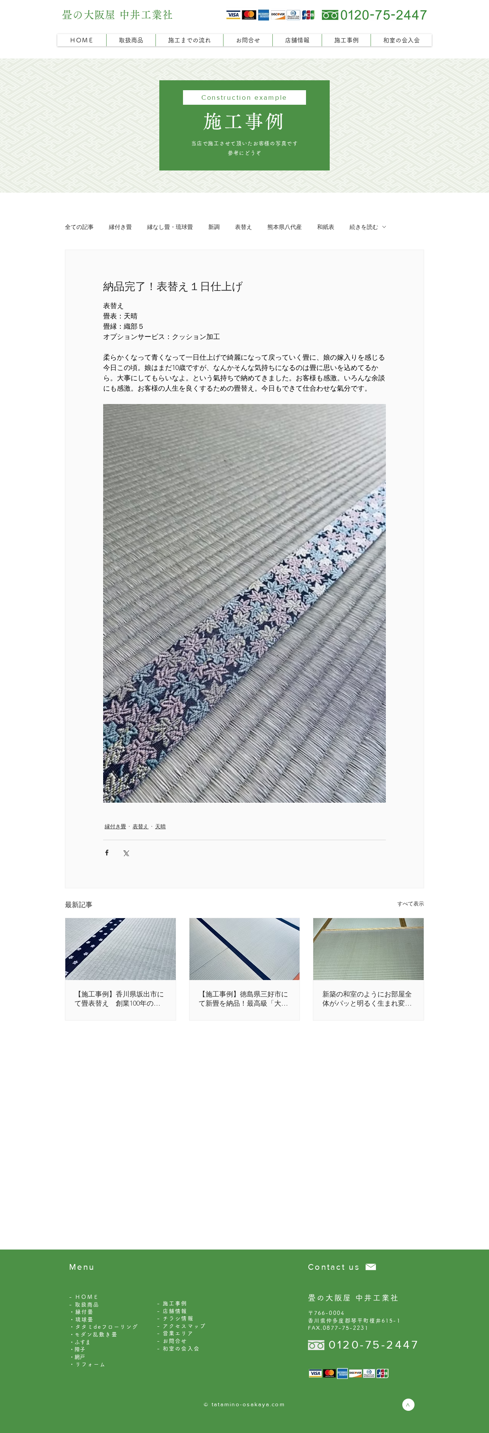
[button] (130, 40)
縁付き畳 (120, 226)
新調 (214, 226)
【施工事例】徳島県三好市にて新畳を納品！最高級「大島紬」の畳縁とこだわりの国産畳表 (243, 999)
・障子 (77, 1349)
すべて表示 (410, 903)
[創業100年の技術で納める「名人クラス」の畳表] (120, 949)
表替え (243, 226)
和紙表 (325, 226)
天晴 (160, 826)
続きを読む (364, 226)
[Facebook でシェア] (106, 852)
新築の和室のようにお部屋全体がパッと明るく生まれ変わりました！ (367, 999)
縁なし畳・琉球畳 (170, 226)
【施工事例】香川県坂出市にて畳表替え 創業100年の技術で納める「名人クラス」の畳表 (119, 999)
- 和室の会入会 (178, 1348)
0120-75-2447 (374, 1345)
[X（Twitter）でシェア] (125, 852)
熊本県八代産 (284, 226)
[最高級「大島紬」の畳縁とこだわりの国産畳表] (244, 949)
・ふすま (80, 1342)
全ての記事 (79, 226)
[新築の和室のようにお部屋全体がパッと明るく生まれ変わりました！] (368, 949)
